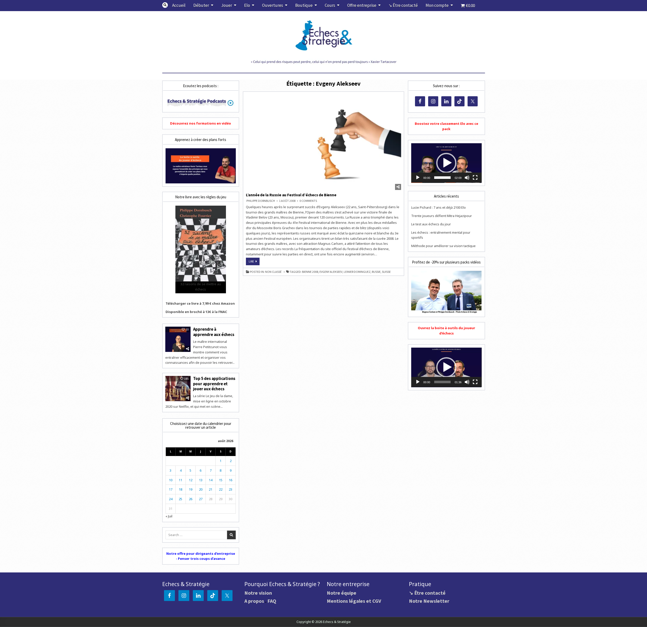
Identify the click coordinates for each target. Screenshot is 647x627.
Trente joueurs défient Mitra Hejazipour (441, 215)
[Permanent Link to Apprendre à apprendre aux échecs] (178, 339)
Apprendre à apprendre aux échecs (213, 331)
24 (170, 499)
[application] (446, 163)
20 (200, 489)
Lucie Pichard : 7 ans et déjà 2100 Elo (438, 207)
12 (190, 480)
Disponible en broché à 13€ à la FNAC (196, 311)
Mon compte (437, 5)
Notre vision (258, 593)
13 (200, 480)
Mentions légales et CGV (354, 601)
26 (190, 499)
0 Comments (308, 200)
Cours (330, 5)
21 (210, 489)
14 (210, 480)
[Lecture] (417, 177)
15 (220, 480)
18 (180, 489)
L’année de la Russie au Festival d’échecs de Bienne (291, 194)
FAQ (271, 601)
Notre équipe (341, 593)
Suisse (386, 271)
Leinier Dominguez (357, 271)
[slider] (442, 177)
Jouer (226, 5)
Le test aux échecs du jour (431, 224)
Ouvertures (272, 5)
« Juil (169, 516)
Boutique (304, 5)
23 (230, 489)
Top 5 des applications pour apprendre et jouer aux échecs (214, 384)
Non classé (273, 271)
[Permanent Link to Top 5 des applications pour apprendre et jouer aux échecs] (178, 388)
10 (170, 480)
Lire (254, 262)
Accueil (179, 5)
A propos (254, 601)
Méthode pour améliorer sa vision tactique (443, 246)
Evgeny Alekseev (330, 271)
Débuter (201, 5)
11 (180, 480)
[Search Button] (165, 5)
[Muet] (467, 177)
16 (230, 480)
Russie (376, 271)
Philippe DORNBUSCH (260, 200)
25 (180, 499)
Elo (247, 5)
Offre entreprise (361, 5)
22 (220, 489)
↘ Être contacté (403, 5)
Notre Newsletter (429, 601)
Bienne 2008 (310, 271)
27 (200, 499)
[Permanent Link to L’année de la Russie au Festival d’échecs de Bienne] (323, 142)
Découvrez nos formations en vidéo (200, 123)
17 (170, 489)
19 (190, 489)
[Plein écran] (475, 177)
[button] (446, 163)
